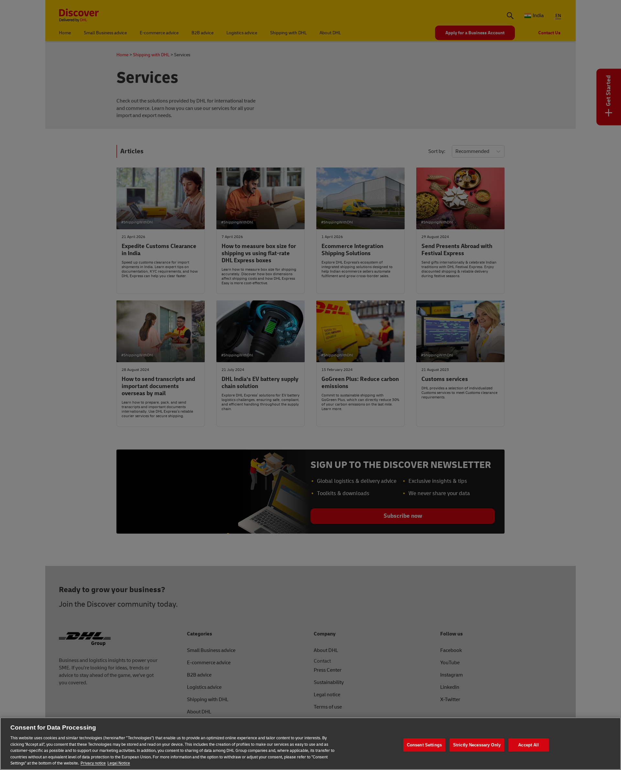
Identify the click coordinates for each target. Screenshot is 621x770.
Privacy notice (93, 763)
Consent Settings (424, 745)
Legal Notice (118, 763)
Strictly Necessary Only (477, 745)
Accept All (528, 745)
